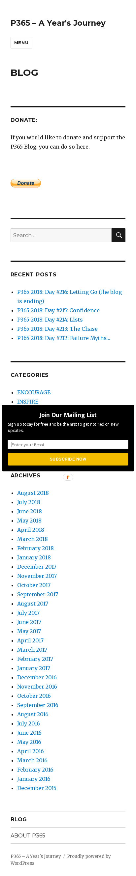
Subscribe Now (68, 459)
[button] (68, 415)
